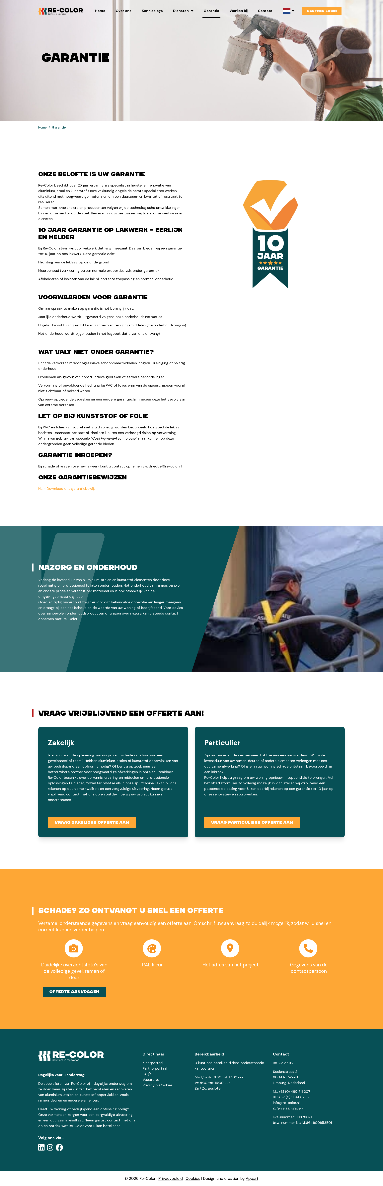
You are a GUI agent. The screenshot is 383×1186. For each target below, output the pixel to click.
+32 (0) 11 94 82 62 (294, 1097)
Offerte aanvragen (74, 991)
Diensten (181, 10)
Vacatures (151, 1079)
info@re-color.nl (286, 1102)
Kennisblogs (152, 10)
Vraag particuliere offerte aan (252, 822)
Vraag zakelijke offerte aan (92, 822)
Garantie (211, 10)
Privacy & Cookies (158, 1085)
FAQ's (147, 1074)
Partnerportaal (155, 1068)
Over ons (123, 10)
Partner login (322, 11)
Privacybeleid (170, 1178)
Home (100, 10)
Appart (252, 1178)
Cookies (193, 1178)
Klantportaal (153, 1062)
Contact (265, 10)
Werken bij (239, 10)
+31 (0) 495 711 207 (294, 1091)
